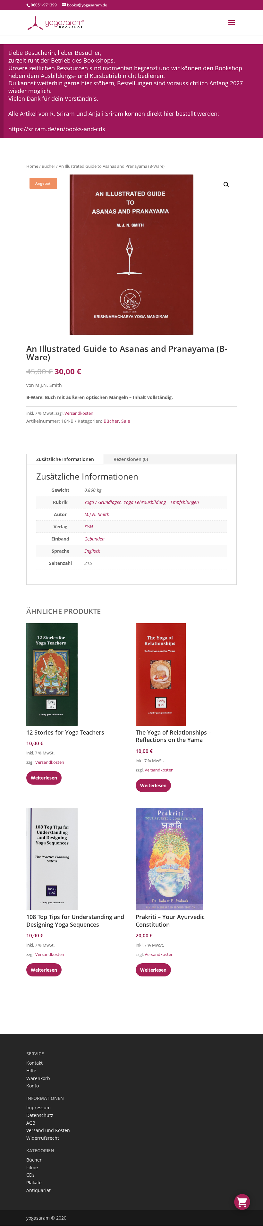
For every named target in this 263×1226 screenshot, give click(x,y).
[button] (226, 185)
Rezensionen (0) (131, 459)
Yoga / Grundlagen (103, 502)
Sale (125, 421)
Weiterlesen (44, 778)
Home (32, 166)
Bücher (48, 166)
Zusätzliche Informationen (65, 459)
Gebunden (94, 539)
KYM (88, 527)
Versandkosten (78, 413)
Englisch (92, 551)
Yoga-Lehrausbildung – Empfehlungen (161, 502)
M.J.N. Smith (96, 514)
